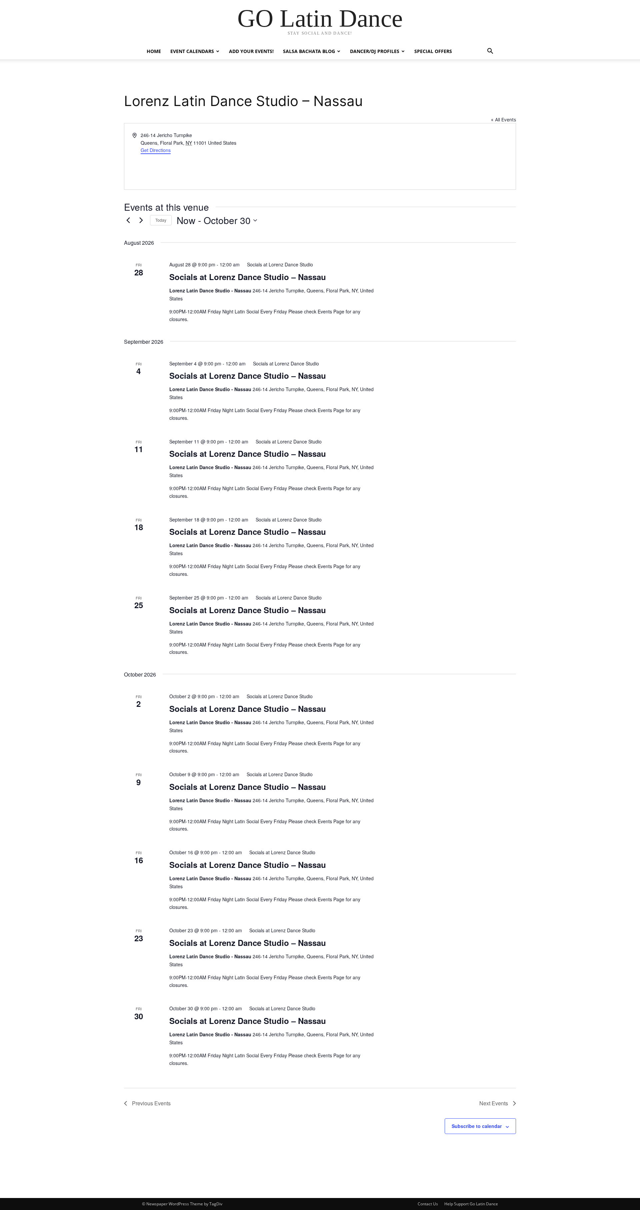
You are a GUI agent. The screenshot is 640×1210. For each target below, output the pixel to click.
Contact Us (428, 1204)
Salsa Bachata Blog (309, 51)
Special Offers (433, 51)
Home (154, 51)
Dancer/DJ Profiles (374, 51)
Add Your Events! (251, 51)
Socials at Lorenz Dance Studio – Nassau (247, 276)
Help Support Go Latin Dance (471, 1204)
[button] (490, 52)
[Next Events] (141, 220)
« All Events (503, 119)
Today (160, 220)
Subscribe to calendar (477, 1126)
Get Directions (156, 150)
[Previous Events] (128, 220)
